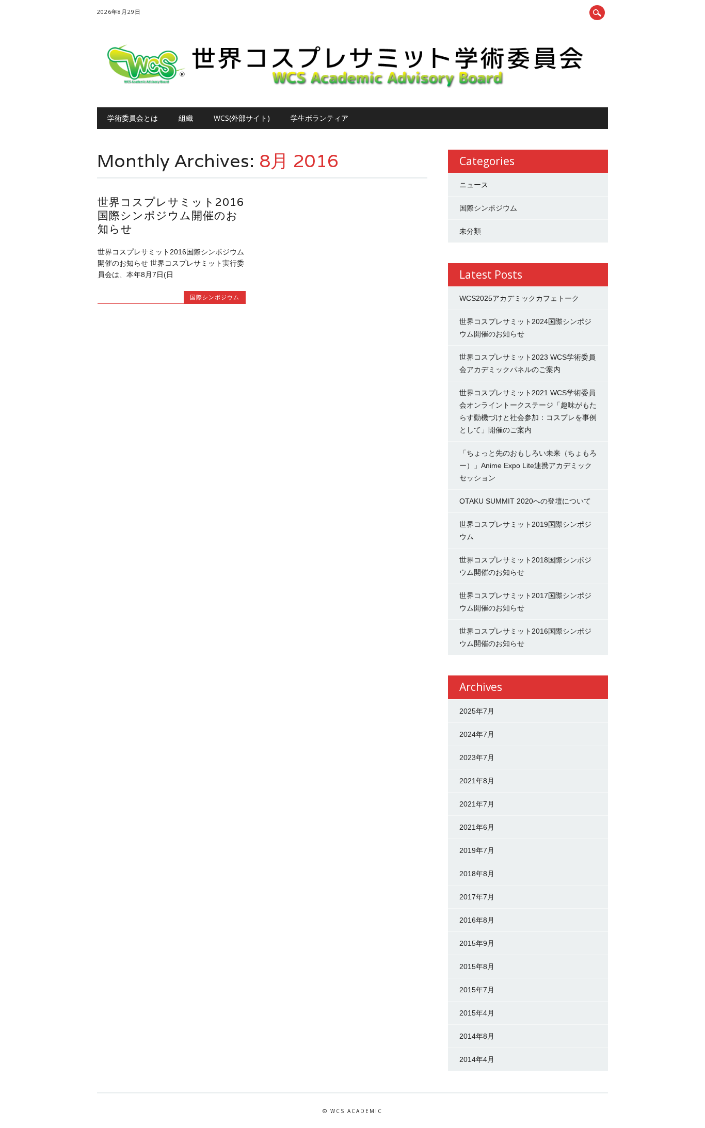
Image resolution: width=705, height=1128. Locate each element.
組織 (186, 118)
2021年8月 (476, 781)
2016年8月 (476, 920)
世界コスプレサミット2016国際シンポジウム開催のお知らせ (171, 215)
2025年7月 (476, 711)
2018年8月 (476, 873)
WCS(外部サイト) (242, 118)
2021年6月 (476, 827)
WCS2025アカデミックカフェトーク (519, 298)
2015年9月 (476, 943)
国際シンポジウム (214, 297)
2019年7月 (476, 850)
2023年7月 (476, 757)
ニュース (473, 185)
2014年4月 (476, 1059)
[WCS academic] (349, 86)
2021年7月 (476, 804)
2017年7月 (476, 897)
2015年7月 (476, 990)
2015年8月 (476, 966)
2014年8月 (476, 1036)
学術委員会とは (132, 118)
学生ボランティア (319, 118)
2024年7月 (476, 734)
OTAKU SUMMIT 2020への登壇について (525, 501)
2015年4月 (476, 1013)
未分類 (470, 231)
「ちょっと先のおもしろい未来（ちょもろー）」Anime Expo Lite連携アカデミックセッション (528, 465)
